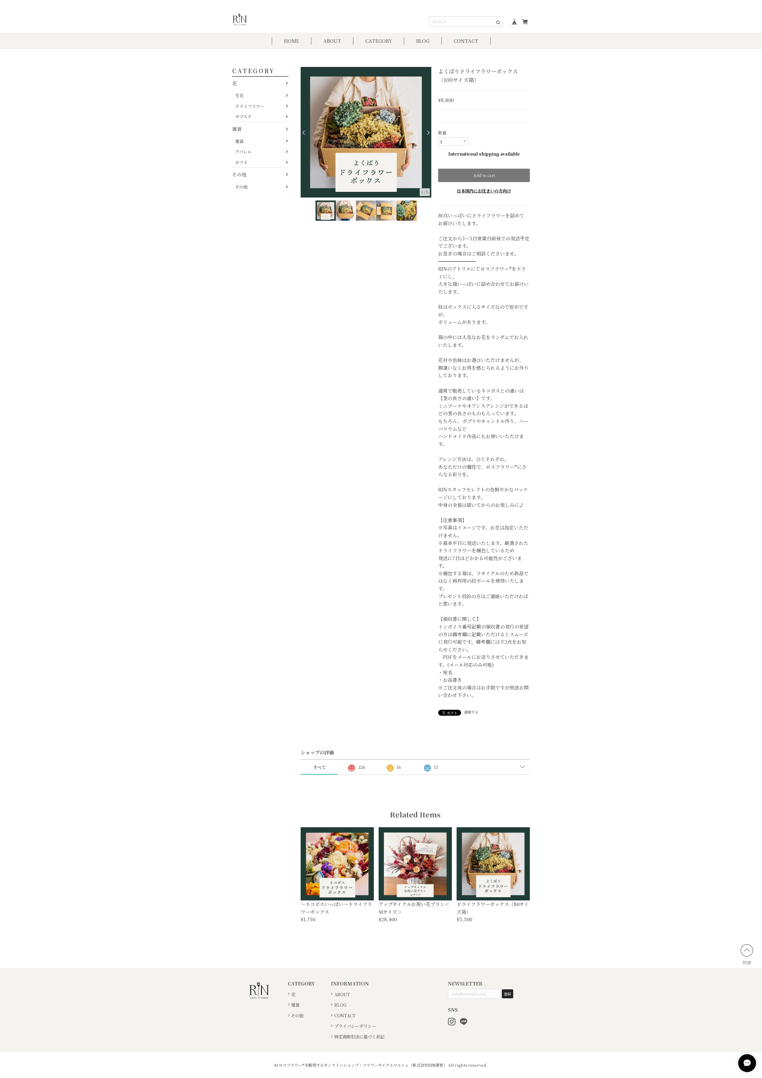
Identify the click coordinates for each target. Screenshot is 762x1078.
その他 (239, 174)
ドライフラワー (249, 106)
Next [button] (428, 132)
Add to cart (484, 175)
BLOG (423, 40)
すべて (319, 767)
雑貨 (237, 129)
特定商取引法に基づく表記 (359, 1036)
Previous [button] (304, 132)
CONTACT (466, 40)
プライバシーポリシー (355, 1026)
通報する (471, 712)
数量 (442, 133)
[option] (366, 132)
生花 (239, 95)
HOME (291, 40)
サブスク (243, 116)
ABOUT (332, 40)
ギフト (241, 162)
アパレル (243, 151)
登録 (507, 993)
